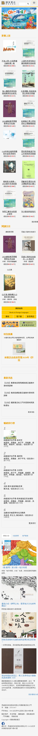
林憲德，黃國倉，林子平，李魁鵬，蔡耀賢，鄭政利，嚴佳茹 (19, 436)
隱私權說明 (31, 707)
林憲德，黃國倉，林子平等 (14, 451)
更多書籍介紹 (33, 687)
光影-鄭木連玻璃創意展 (13, 479)
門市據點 (6, 709)
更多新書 (35, 214)
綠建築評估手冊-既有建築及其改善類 (18, 491)
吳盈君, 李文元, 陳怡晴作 (13, 508)
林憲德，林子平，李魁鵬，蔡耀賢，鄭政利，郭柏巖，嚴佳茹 (19, 466)
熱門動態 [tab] (25, 528)
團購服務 (19, 301)
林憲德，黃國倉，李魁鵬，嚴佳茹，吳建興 (19, 495)
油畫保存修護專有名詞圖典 (14, 505)
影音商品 (30, 309)
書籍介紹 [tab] (6, 528)
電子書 (19, 309)
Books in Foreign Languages (19, 305)
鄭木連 (6, 481)
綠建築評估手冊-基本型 (13, 433)
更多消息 (31, 405)
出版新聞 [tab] (16, 528)
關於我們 (5, 707)
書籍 (7, 309)
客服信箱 (15, 709)
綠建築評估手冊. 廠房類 (13, 449)
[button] (4, 15)
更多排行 (32, 516)
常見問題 (13, 707)
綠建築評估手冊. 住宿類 (13, 463)
